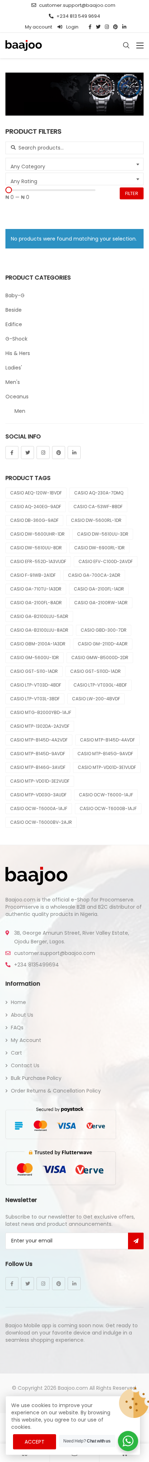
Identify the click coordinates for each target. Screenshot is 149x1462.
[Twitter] (27, 452)
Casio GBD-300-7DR (104, 630)
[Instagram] (43, 452)
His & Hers (17, 353)
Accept (34, 1441)
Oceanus (17, 396)
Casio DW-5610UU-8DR (36, 548)
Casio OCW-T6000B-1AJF (108, 808)
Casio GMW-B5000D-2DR (99, 657)
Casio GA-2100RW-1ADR (101, 603)
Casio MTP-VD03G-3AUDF (38, 795)
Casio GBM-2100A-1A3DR (37, 644)
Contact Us (25, 1065)
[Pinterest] (58, 452)
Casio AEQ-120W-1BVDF (36, 493)
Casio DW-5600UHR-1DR (37, 534)
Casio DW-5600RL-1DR (96, 520)
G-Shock (16, 338)
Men (19, 411)
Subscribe (136, 1241)
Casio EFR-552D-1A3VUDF (38, 561)
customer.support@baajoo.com (77, 5)
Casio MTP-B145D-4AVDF (107, 740)
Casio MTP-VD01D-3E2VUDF (39, 781)
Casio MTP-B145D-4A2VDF (39, 740)
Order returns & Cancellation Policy (56, 1090)
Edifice (13, 324)
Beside (13, 309)
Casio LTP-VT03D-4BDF (35, 685)
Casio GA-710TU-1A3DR (35, 589)
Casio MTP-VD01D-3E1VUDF (107, 767)
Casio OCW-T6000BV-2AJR (41, 822)
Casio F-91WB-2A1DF (33, 575)
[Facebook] (11, 452)
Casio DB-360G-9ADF (34, 520)
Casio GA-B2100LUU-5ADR (39, 616)
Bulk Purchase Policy (36, 1078)
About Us (22, 1014)
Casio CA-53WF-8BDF (98, 506)
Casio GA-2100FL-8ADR (36, 603)
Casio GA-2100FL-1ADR (99, 589)
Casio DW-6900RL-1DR (99, 548)
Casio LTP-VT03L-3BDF (35, 699)
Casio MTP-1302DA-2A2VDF (39, 726)
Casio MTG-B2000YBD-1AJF (40, 712)
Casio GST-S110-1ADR (34, 671)
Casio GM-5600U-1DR (34, 657)
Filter (131, 193)
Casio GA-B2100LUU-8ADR (39, 630)
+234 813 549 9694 (78, 16)
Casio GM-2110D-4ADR (103, 644)
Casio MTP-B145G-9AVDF (105, 754)
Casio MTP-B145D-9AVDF (37, 754)
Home (18, 1002)
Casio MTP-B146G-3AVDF (37, 767)
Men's (12, 382)
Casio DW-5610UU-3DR (102, 534)
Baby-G (15, 295)
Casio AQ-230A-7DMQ (98, 493)
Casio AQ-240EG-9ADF (35, 506)
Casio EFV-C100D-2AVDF (105, 561)
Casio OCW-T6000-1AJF (106, 795)
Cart (16, 1052)
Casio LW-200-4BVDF (96, 699)
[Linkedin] (74, 452)
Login (71, 26)
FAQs (17, 1027)
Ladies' (13, 367)
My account (38, 26)
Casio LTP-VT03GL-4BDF (100, 685)
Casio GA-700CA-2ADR (94, 575)
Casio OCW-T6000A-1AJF (38, 808)
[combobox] (74, 164)
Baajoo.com (73, 1388)
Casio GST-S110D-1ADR (95, 671)
